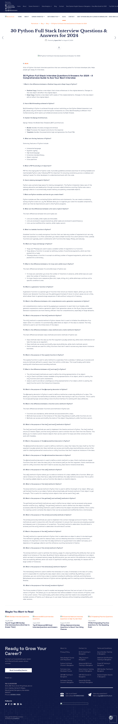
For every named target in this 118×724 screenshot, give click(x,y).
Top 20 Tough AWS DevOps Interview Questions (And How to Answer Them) (17, 625)
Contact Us (83, 648)
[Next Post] (115, 37)
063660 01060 (15, 695)
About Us (63, 648)
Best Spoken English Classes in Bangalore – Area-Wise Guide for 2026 (86, 6)
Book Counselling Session (18, 670)
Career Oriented (33, 6)
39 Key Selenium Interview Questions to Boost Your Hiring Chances (71, 627)
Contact (61, 6)
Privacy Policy (65, 652)
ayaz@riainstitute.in (11, 10)
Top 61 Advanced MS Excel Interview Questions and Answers (45, 626)
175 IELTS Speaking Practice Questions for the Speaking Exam (98, 625)
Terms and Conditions (104, 648)
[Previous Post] (3, 37)
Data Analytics (46, 6)
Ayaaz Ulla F (57, 40)
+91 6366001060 (10, 7)
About (24, 6)
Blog (55, 6)
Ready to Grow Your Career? (26, 651)
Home (19, 6)
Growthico (16, 718)
